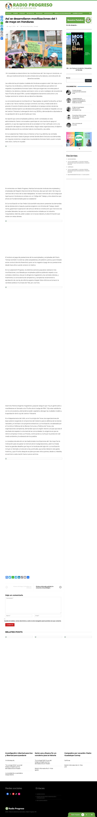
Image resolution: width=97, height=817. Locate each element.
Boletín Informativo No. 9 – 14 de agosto (78, 174)
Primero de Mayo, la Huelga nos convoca (22, 587)
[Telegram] (1, 26)
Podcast (22, 13)
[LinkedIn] (1, 29)
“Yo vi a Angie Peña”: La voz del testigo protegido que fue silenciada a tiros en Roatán (78, 171)
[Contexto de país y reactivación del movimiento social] (68, 92)
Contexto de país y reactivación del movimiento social (79, 92)
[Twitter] (1, 20)
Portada (36, 26)
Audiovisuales (48, 13)
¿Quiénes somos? (78, 13)
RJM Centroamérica (42, 800)
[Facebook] (1, 17)
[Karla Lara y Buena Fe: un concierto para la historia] (48, 693)
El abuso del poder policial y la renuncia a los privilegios (44, 587)
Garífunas (70, 166)
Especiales (39, 13)
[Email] (1, 35)
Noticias (8, 13)
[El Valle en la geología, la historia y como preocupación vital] (68, 109)
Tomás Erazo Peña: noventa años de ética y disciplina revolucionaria (79, 117)
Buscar (68, 78)
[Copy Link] (1, 32)
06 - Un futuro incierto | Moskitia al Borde (78, 69)
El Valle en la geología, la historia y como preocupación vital (78, 109)
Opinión (15, 13)
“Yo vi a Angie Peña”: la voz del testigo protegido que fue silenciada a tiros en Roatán (78, 163)
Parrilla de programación (63, 13)
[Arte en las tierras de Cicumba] (68, 125)
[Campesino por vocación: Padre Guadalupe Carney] (78, 693)
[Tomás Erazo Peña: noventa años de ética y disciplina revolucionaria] (68, 117)
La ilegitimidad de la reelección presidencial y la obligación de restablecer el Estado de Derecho (78, 100)
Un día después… (71, 25)
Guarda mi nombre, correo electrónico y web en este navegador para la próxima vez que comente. (32, 621)
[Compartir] (1, 38)
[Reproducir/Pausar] (82, 814)
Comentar (10, 624)
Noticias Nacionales (27, 26)
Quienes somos (41, 794)
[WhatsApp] (1, 23)
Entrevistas (30, 13)
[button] (78, 148)
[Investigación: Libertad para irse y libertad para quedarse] (19, 693)
